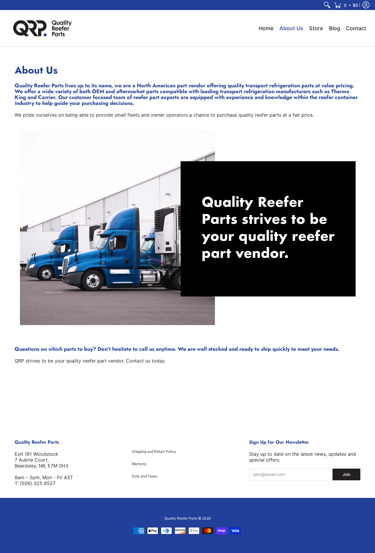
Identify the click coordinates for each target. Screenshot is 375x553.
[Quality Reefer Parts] (42, 28)
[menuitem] (327, 5)
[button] (346, 5)
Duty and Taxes (144, 476)
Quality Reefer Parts (180, 518)
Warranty (139, 464)
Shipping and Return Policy (154, 451)
